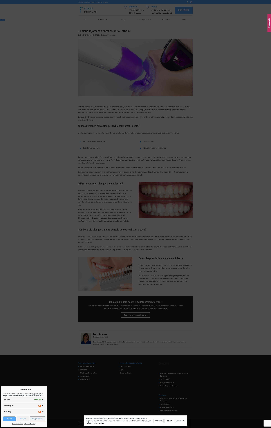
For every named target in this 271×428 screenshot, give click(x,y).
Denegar (23, 419)
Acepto (9, 419)
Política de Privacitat (29, 424)
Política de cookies (17, 424)
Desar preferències (37, 419)
